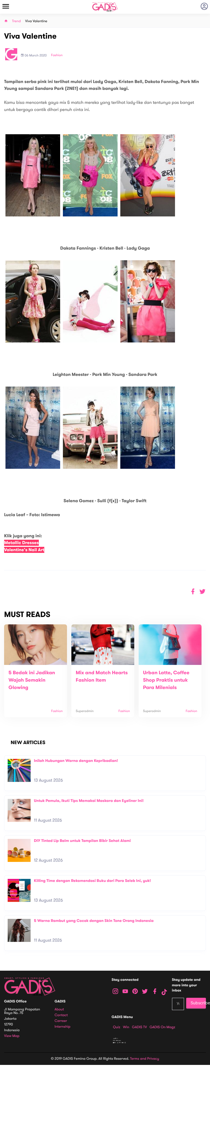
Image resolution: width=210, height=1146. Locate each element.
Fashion (57, 55)
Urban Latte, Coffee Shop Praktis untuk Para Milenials (166, 680)
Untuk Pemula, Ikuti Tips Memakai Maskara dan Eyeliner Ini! (89, 800)
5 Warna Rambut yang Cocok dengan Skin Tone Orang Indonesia (94, 920)
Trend (16, 21)
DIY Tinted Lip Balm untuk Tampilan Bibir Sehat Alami (82, 840)
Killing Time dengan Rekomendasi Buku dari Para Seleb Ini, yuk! (92, 880)
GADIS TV (139, 1027)
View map (11, 1036)
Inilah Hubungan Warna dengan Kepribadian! (76, 760)
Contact (61, 1015)
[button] (202, 591)
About (59, 1009)
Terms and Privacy (144, 1058)
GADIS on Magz (162, 1027)
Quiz (116, 1027)
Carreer (61, 1021)
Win (126, 1027)
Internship (63, 1026)
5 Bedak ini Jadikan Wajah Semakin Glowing (31, 680)
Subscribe (198, 1003)
